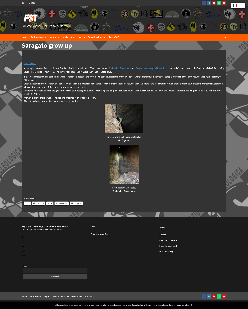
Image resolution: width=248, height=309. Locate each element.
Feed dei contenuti (168, 240)
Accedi (162, 234)
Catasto (67, 37)
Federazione (37, 37)
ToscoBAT (114, 37)
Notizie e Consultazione (90, 37)
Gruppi (53, 37)
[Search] (224, 37)
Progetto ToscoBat (99, 234)
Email (25, 266)
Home (25, 37)
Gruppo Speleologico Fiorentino (151, 68)
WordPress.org (166, 251)
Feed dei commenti (168, 246)
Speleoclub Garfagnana (120, 68)
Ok (192, 305)
